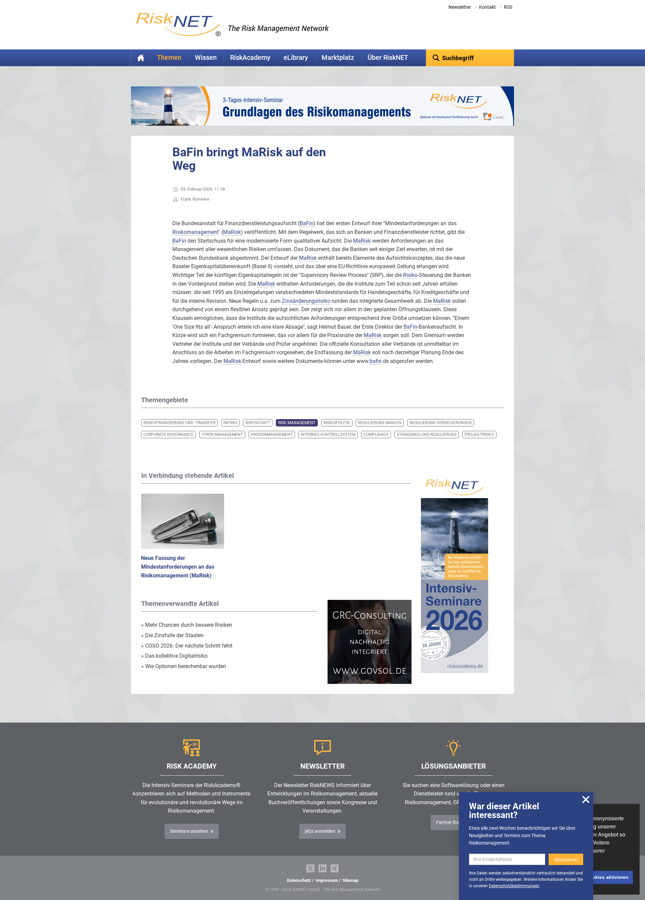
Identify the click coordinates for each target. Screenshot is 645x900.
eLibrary (296, 58)
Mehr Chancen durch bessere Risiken (186, 625)
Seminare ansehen (189, 831)
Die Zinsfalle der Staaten (173, 635)
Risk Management (296, 422)
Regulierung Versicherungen (441, 422)
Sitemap (350, 880)
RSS (508, 7)
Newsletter (459, 7)
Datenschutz (299, 880)
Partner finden (451, 822)
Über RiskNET (388, 58)
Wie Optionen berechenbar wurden (183, 666)
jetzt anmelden (320, 831)
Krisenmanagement (272, 434)
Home (140, 57)
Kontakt (487, 7)
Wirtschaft (257, 422)
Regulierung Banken (379, 422)
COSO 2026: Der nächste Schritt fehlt (186, 646)
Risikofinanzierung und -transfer (179, 422)
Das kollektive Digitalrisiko (174, 656)
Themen (169, 58)
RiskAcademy (250, 58)
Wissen (206, 58)
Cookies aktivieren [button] (607, 877)
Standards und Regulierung (427, 434)
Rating (230, 422)
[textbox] (470, 58)
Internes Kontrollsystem (328, 434)
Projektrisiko (479, 434)
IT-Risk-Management (222, 434)
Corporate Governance (168, 434)
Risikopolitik (337, 422)
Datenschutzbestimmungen (514, 886)
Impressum (327, 880)
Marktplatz (337, 58)
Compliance (376, 434)
